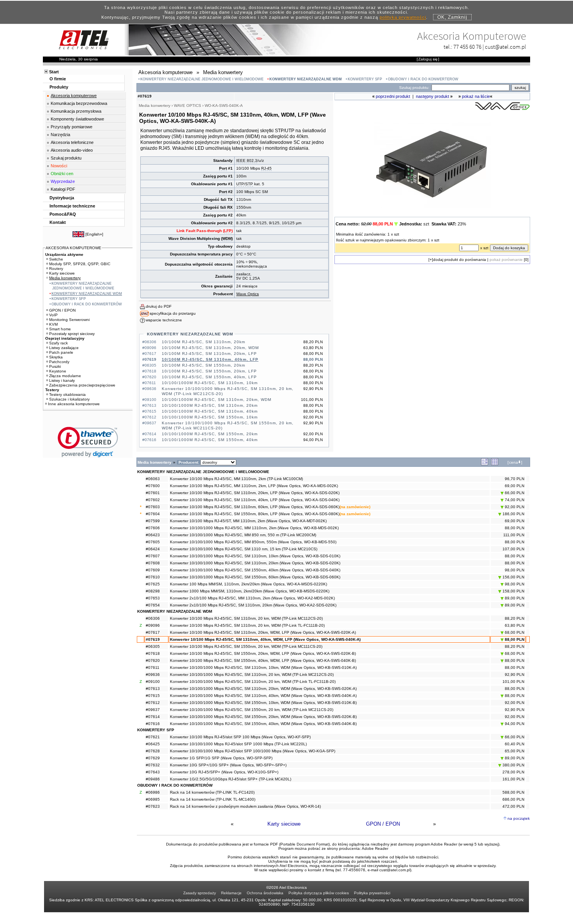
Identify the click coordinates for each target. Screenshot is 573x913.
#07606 (153, 528)
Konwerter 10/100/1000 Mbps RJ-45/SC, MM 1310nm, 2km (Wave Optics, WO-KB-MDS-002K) (254, 528)
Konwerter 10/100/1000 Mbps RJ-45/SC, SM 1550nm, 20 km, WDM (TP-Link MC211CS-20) (251, 709)
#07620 (153, 660)
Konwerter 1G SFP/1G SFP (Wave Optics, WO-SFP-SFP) (221, 758)
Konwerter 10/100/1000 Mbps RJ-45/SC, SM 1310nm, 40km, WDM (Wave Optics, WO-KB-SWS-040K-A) (263, 695)
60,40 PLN (514, 744)
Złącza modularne (65, 376)
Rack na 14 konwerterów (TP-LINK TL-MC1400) (212, 799)
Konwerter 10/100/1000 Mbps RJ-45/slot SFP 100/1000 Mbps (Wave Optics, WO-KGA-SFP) (252, 751)
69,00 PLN (514, 486)
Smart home (60, 329)
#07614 (153, 716)
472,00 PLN (513, 806)
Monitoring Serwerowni (69, 319)
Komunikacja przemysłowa (76, 111)
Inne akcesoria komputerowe (74, 404)
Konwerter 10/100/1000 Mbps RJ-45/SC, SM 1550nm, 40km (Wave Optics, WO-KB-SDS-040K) (255, 570)
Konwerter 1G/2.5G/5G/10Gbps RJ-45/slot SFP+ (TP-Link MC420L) (230, 779)
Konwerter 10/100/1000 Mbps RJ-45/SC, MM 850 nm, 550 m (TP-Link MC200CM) (243, 535)
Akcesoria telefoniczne (72, 142)
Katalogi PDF (63, 189)
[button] (88, 442)
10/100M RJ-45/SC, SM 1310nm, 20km (203, 342)
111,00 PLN (513, 535)
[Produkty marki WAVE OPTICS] (502, 109)
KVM (53, 324)
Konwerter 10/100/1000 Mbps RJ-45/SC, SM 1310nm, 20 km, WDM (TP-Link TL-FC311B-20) (253, 681)
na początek (519, 818)
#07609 (153, 570)
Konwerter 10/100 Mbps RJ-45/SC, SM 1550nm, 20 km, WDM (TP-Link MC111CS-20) (246, 646)
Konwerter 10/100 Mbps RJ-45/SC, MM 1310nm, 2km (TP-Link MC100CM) (236, 479)
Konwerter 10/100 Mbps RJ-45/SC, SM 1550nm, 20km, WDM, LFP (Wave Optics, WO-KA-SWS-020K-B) (263, 653)
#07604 (153, 514)
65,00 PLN (514, 751)
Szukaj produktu (66, 158)
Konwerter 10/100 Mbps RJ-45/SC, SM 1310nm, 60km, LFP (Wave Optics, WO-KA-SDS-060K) (255, 507)
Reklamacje (231, 893)
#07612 (153, 702)
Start (54, 71)
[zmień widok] (484, 464)
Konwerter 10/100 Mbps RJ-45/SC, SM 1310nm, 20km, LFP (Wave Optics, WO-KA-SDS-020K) (255, 493)
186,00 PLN (512, 514)
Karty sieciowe (284, 824)
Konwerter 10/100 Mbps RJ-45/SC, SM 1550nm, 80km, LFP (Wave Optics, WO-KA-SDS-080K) (255, 514)
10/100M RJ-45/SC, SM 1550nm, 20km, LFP (209, 371)
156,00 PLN (512, 577)
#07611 (152, 667)
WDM (227, 238)
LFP (228, 231)
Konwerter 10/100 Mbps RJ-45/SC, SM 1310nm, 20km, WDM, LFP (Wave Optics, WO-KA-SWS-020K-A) (263, 632)
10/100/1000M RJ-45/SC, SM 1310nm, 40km (210, 411)
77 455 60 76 (467, 46)
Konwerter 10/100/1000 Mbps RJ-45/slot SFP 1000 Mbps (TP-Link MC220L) (238, 744)
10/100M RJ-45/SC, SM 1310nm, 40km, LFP (210, 359)
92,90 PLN (514, 674)
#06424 (153, 549)
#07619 (153, 639)
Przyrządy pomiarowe (71, 126)
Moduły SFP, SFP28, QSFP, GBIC (79, 264)
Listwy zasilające (64, 348)
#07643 (153, 772)
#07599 (153, 521)
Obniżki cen (62, 173)
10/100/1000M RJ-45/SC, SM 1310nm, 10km (210, 383)
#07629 (153, 758)
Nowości (59, 165)
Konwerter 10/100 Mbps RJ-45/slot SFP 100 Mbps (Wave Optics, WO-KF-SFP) (240, 737)
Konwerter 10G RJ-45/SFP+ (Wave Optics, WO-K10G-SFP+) (224, 772)
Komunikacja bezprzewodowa (79, 103)
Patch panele (61, 352)
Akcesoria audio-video (72, 150)
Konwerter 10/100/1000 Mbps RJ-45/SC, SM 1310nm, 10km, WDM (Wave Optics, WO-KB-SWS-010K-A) (263, 667)
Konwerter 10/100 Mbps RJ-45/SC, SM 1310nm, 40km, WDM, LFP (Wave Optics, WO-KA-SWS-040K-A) (265, 639)
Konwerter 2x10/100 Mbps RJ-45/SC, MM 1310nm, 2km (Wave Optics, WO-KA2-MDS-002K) (252, 598)
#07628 (153, 751)
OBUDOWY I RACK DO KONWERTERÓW (423, 79)
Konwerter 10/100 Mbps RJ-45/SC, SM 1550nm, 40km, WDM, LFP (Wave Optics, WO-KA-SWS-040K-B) (263, 660)
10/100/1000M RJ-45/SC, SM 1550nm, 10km (210, 417)
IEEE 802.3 (246, 160)
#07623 (153, 806)
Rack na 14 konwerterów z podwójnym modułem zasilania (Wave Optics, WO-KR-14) (245, 806)
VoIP (53, 315)
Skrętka (56, 357)
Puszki (55, 366)
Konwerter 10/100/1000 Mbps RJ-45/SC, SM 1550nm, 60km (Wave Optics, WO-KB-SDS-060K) (255, 577)
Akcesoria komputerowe (74, 95)
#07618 (153, 653)
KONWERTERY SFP (365, 79)
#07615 (153, 695)
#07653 (153, 598)
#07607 (153, 556)
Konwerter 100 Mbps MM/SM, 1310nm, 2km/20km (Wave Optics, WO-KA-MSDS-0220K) (248, 584)
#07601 (153, 493)
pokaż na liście (476, 96)
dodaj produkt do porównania (459, 259)
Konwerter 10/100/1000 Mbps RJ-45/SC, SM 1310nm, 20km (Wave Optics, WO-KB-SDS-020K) (255, 563)
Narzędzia (60, 134)
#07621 (153, 737)
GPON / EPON (383, 824)
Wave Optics (247, 294)
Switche (56, 259)
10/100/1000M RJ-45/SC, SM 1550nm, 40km (210, 440)
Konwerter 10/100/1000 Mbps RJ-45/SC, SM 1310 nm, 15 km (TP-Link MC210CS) (243, 549)
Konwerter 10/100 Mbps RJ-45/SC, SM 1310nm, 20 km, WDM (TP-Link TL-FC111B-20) (247, 625)
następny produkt (432, 96)
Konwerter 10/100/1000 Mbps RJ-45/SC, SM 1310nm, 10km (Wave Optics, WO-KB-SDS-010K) (255, 556)
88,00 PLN (514, 528)
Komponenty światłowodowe (77, 119)
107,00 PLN (513, 549)
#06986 (153, 792)
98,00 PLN (514, 570)
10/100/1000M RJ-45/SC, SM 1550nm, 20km (210, 434)
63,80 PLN (514, 625)
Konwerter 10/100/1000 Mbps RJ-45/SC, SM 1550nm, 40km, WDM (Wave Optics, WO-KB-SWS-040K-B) (263, 724)
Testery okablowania (67, 394)
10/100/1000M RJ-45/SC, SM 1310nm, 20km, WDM (216, 399)
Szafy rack (58, 343)
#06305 (153, 646)
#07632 (153, 765)
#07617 (153, 632)
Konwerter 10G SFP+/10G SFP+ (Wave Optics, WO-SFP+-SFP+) (228, 765)
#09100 (153, 681)
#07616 (153, 724)
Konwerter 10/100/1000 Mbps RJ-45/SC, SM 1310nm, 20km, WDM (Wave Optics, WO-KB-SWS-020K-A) (263, 688)
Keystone (57, 371)
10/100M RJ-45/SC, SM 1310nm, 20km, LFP (209, 353)
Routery (56, 268)
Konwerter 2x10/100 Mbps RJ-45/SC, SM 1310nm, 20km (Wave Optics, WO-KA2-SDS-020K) (253, 605)
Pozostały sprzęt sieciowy (72, 334)
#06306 (153, 618)
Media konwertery (65, 278)
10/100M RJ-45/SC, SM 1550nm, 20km (203, 365)
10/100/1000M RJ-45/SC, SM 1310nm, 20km (210, 405)
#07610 (153, 577)
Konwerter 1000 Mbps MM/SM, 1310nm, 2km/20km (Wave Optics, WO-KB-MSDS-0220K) (249, 591)
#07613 (153, 688)
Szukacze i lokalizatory (69, 399)
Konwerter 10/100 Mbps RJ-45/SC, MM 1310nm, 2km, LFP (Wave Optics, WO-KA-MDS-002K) (254, 486)
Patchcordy (59, 362)
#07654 (153, 605)
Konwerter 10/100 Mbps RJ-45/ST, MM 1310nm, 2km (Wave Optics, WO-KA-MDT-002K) (248, 521)
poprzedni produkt (393, 96)
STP (249, 184)
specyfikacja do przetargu (173, 313)
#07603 (153, 507)
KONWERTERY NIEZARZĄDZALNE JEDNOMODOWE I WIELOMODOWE (202, 79)
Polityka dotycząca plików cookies (318, 893)
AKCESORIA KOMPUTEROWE (73, 248)
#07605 (153, 542)
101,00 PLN (513, 681)
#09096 (153, 625)
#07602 (153, 500)
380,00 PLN (512, 765)
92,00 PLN (514, 507)
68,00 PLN (514, 632)
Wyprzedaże (63, 181)
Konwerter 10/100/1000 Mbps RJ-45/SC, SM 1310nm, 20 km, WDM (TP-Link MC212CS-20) (252, 674)
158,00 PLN (512, 591)
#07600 (153, 486)
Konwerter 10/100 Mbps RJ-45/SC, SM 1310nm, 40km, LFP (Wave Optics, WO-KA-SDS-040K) (255, 500)
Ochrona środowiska (265, 893)
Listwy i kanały (62, 380)
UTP (240, 184)
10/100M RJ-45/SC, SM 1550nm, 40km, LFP (209, 377)
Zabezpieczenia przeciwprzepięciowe (82, 385)
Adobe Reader (375, 848)
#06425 (153, 744)
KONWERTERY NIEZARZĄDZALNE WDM (305, 79)
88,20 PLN (514, 618)
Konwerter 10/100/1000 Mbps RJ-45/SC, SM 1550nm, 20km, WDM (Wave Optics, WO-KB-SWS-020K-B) (263, 716)
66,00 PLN (514, 493)
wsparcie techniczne (164, 320)
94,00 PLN (514, 724)
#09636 (153, 674)
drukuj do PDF (159, 306)
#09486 (153, 779)
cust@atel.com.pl (505, 46)
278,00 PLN (513, 772)
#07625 (153, 584)
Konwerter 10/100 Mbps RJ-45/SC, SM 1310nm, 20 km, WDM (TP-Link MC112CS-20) (246, 618)
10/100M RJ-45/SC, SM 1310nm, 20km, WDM (210, 348)
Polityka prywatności (372, 893)
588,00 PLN (513, 792)
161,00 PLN (513, 779)
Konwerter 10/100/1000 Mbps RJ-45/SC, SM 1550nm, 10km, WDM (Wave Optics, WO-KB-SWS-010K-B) (263, 702)
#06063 (153, 479)
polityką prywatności (403, 17)
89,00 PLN (514, 598)
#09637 (153, 709)
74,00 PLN (514, 500)
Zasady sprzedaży (199, 893)
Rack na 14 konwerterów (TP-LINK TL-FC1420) (212, 792)
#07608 (153, 563)
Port (223, 168)
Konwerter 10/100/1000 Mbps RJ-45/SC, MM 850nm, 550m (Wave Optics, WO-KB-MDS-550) (253, 542)
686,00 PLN (513, 799)
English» (94, 234)
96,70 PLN (514, 479)
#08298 (153, 591)
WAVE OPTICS (187, 105)
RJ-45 (266, 168)
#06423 (153, 535)
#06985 (153, 799)
